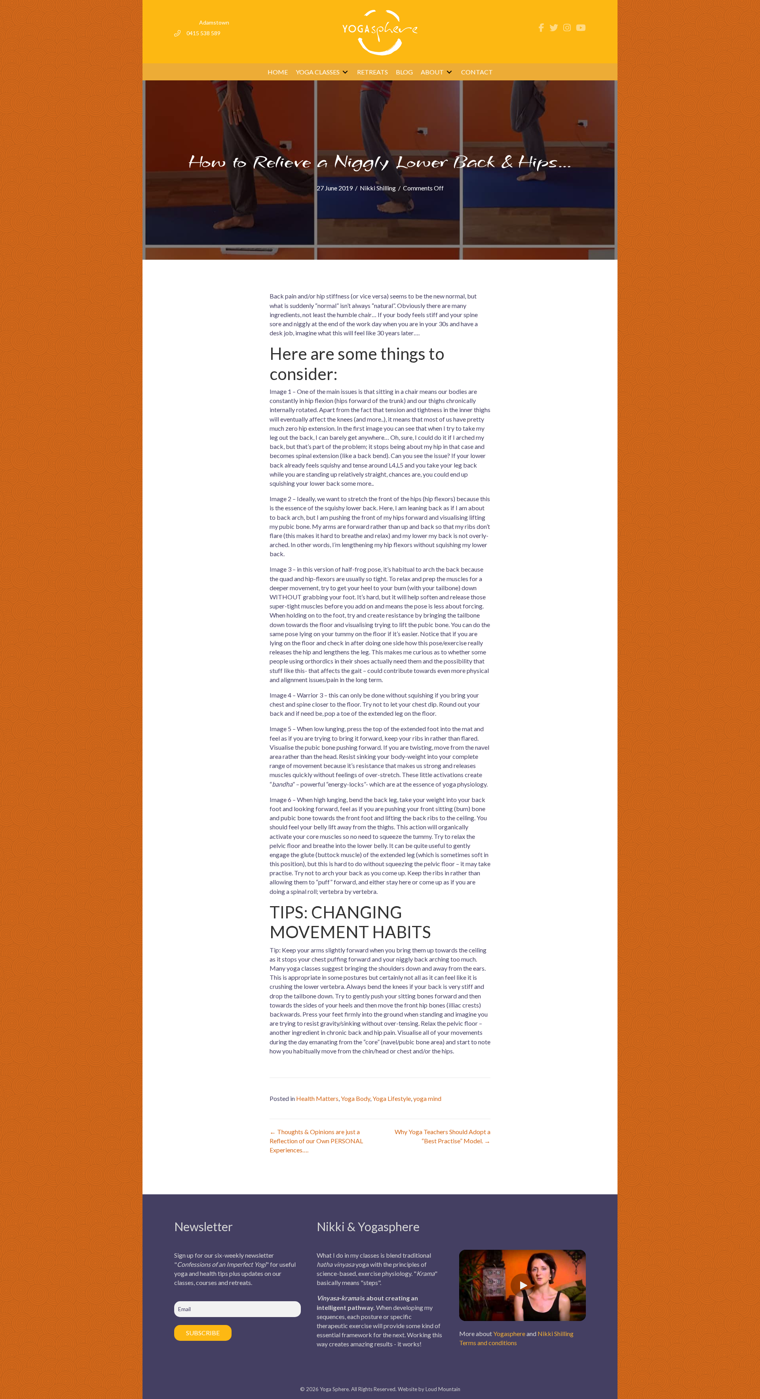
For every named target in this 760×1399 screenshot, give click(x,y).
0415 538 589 (203, 33)
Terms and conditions (488, 1342)
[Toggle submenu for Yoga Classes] (345, 71)
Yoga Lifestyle (391, 1098)
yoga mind (427, 1098)
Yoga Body (355, 1098)
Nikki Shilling (378, 188)
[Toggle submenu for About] (449, 71)
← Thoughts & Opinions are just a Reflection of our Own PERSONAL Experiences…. (316, 1141)
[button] (522, 1285)
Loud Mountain (443, 1389)
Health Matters (317, 1098)
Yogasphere (509, 1333)
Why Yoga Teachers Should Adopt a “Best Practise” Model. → (442, 1136)
